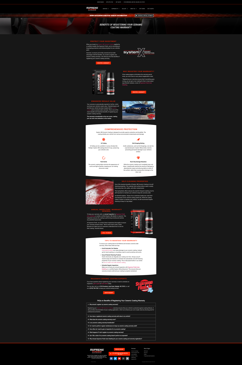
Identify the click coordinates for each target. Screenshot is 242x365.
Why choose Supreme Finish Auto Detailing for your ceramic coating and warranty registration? (116, 338)
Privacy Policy (93, 361)
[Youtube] (119, 358)
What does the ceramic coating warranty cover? (103, 319)
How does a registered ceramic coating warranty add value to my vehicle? (110, 316)
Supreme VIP (115, 8)
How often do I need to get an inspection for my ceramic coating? (107, 329)
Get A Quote (150, 8)
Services (105, 8)
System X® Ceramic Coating (106, 44)
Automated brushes (107, 250)
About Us (132, 8)
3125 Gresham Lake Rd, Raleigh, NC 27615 (134, 2)
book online (104, 283)
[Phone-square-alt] (127, 358)
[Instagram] (123, 358)
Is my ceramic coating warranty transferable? (102, 322)
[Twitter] (115, 358)
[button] (121, 304)
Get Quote (118, 2)
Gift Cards (142, 8)
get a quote (96, 283)
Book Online (100, 2)
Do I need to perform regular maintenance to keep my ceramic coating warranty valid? (113, 326)
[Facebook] (111, 358)
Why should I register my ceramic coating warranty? (104, 304)
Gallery (124, 8)
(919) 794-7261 (109, 2)
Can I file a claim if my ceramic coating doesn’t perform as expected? (109, 335)
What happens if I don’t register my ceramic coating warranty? (107, 332)
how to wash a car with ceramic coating (114, 262)
